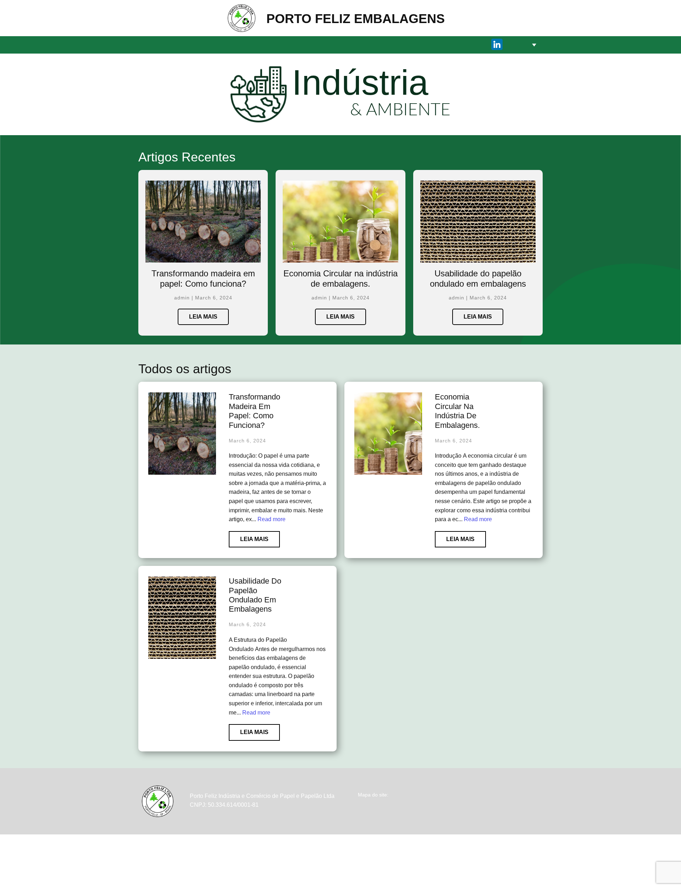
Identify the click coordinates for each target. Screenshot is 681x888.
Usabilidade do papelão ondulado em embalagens (478, 278)
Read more (272, 519)
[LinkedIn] (497, 44)
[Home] (241, 18)
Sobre (296, 45)
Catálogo (333, 45)
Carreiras (375, 45)
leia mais (203, 317)
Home (266, 45)
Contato (412, 45)
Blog (505, 805)
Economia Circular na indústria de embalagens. (340, 278)
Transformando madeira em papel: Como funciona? (203, 278)
